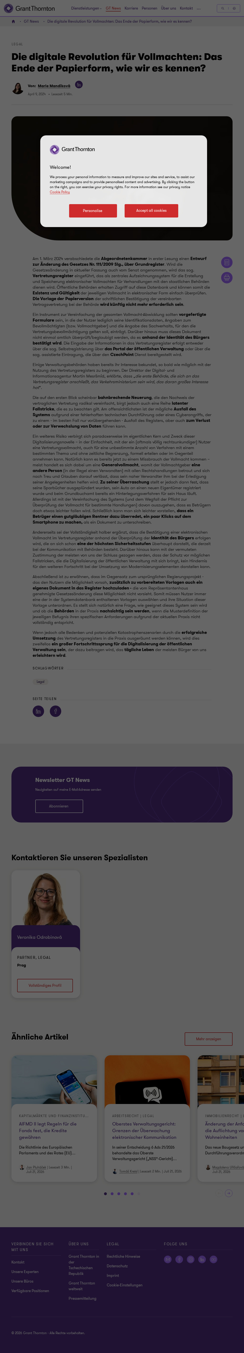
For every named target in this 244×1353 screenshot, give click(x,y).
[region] (123, 181)
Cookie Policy (60, 192)
